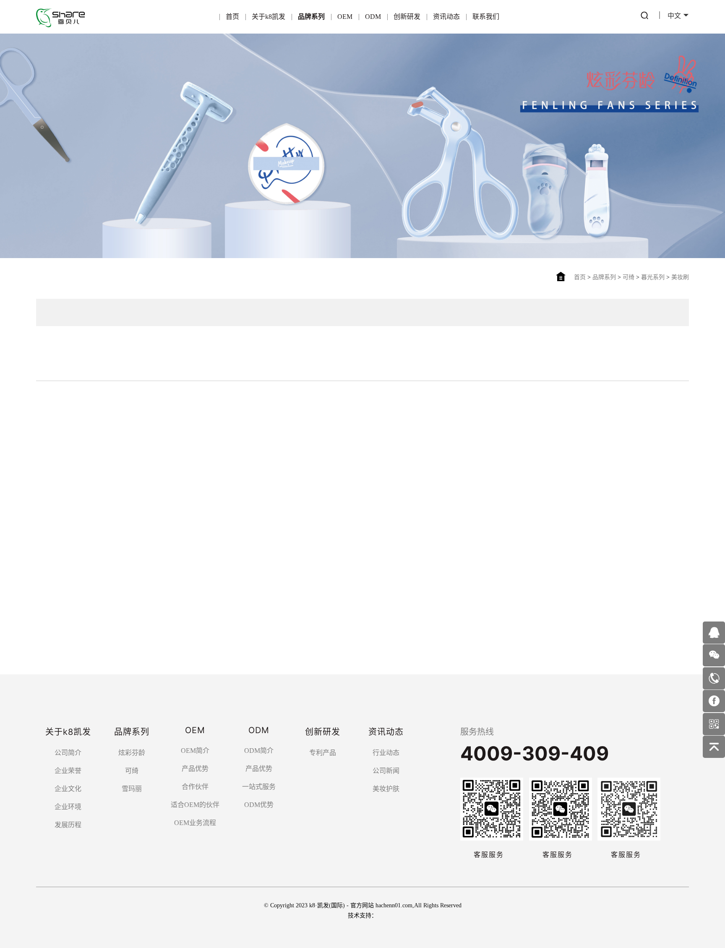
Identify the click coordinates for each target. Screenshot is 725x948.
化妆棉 (121, 409)
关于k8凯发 (268, 16)
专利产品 (322, 752)
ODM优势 (259, 804)
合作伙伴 (195, 786)
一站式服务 (259, 786)
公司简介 (68, 752)
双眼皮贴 (193, 409)
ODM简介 (259, 750)
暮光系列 (653, 277)
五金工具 (354, 409)
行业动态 (386, 752)
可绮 (628, 277)
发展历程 (68, 824)
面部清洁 (314, 409)
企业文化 (68, 788)
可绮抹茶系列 (113, 382)
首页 (232, 16)
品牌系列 (311, 16)
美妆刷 (680, 277)
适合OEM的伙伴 (195, 804)
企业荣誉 (68, 770)
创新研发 (407, 16)
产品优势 (195, 768)
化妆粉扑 (233, 409)
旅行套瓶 (394, 409)
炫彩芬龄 (120, 354)
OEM (344, 16)
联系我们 (485, 16)
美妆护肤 (386, 788)
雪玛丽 (196, 354)
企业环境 (68, 806)
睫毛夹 (155, 409)
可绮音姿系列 (61, 382)
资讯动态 (446, 16)
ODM (373, 16)
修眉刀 (87, 409)
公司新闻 (386, 770)
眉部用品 (273, 409)
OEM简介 (195, 750)
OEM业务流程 (195, 822)
